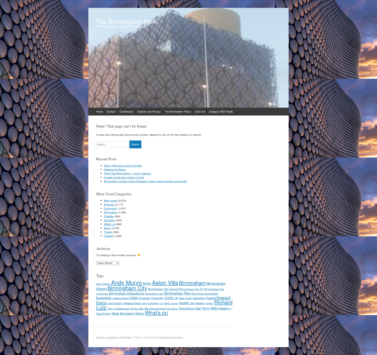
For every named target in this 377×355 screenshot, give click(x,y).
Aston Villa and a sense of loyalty (123, 165)
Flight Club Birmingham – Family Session (127, 173)
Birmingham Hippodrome (126, 293)
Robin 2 (111, 308)
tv (230, 308)
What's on (109, 224)
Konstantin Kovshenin (170, 337)
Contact (111, 111)
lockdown (153, 303)
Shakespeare (122, 308)
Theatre (108, 232)
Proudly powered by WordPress (114, 337)
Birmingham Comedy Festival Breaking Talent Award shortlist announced (145, 181)
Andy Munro (126, 282)
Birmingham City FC (191, 289)
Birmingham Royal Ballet (204, 293)
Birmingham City (127, 288)
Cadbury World (120, 298)
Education (109, 220)
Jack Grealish (115, 303)
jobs (144, 303)
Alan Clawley (103, 283)
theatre (224, 308)
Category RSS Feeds (221, 111)
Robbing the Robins (115, 169)
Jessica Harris (132, 303)
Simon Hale (137, 308)
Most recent (110, 200)
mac (161, 303)
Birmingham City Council (163, 289)
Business (109, 204)
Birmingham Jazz (154, 293)
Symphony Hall (190, 308)
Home (99, 111)
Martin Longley (171, 303)
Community (110, 208)
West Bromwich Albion (128, 313)
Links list (200, 111)
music (184, 302)
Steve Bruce (172, 308)
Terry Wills (210, 308)
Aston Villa (165, 282)
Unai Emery (103, 314)
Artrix (147, 283)
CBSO (133, 298)
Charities (109, 216)
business (104, 297)
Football (108, 236)
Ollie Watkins (197, 303)
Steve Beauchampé (154, 308)
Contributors (126, 111)
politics (209, 303)
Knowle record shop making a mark (124, 177)
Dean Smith (185, 298)
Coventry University (151, 298)
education (199, 298)
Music (107, 228)
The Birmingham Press (127, 21)
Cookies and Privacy (149, 111)
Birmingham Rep (177, 293)
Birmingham (110, 212)
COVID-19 (171, 298)
